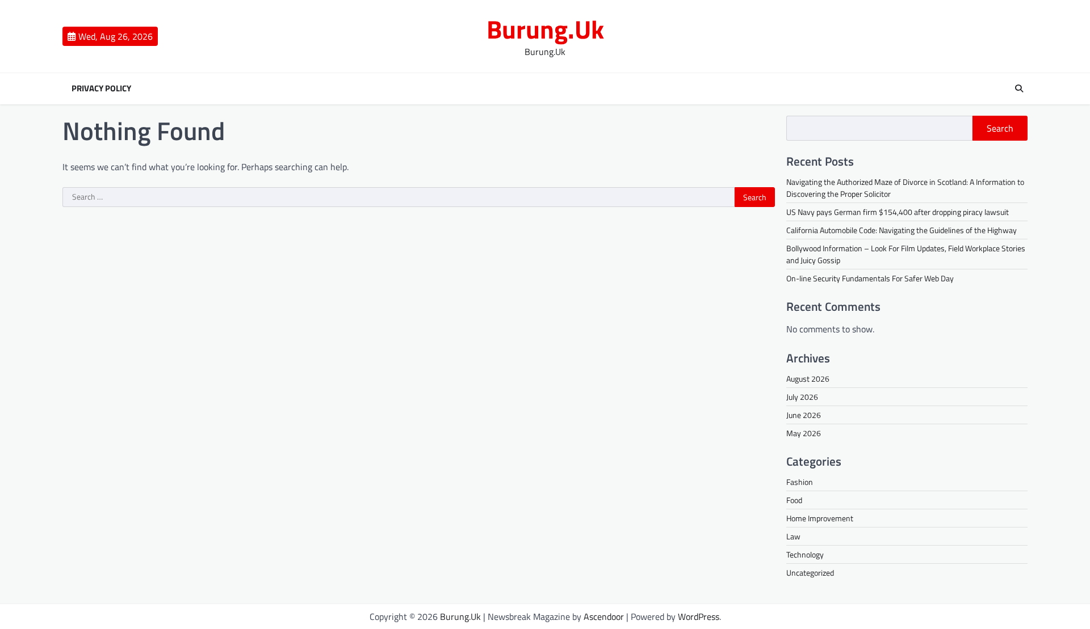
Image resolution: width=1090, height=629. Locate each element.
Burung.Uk (545, 29)
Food (794, 500)
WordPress (698, 616)
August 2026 (807, 379)
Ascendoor (604, 616)
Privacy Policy (101, 88)
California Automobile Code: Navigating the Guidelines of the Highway (901, 230)
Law (793, 536)
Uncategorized (810, 573)
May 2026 (803, 433)
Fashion (799, 482)
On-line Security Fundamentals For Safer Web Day (870, 278)
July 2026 (802, 397)
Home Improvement (819, 518)
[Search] (1019, 88)
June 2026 (803, 415)
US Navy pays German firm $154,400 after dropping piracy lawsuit (897, 212)
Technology (805, 554)
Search (1000, 128)
